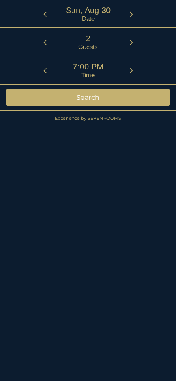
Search (88, 97)
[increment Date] (131, 14)
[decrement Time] (45, 70)
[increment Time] (131, 70)
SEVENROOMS (104, 118)
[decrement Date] (45, 14)
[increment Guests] (131, 42)
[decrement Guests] (45, 42)
